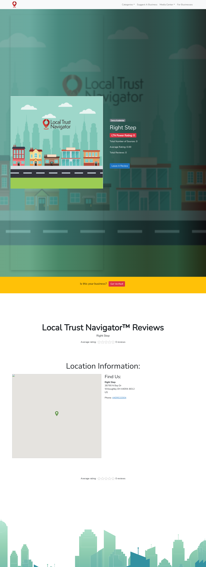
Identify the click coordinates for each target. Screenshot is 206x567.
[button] (56, 413)
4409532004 (119, 397)
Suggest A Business (147, 4)
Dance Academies (117, 120)
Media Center (166, 4)
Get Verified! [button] (116, 283)
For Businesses (185, 4)
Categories (127, 4)
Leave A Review (120, 165)
